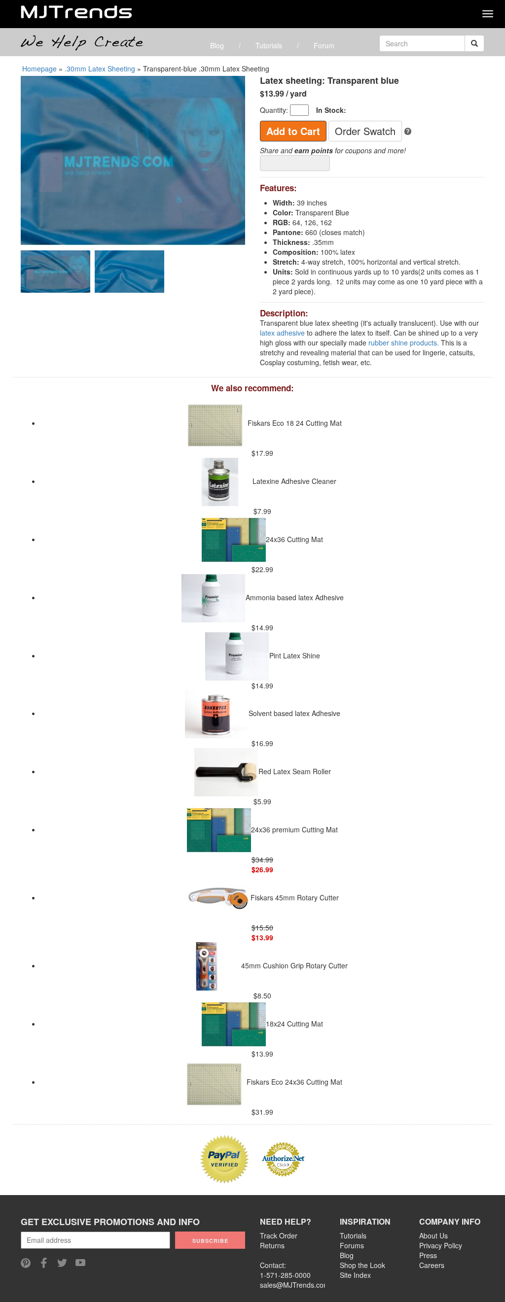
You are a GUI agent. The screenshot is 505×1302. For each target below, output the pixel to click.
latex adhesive (282, 333)
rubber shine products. (403, 342)
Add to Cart (293, 131)
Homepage (39, 68)
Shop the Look (362, 1265)
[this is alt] (408, 131)
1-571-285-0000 (285, 1275)
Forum (324, 45)
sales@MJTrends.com (294, 1285)
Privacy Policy (440, 1245)
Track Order (278, 1235)
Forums (352, 1245)
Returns (272, 1245)
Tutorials (268, 45)
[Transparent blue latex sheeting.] (133, 160)
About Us (433, 1235)
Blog (217, 45)
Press (428, 1255)
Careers (431, 1265)
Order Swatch (365, 131)
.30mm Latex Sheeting (100, 68)
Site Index (355, 1275)
